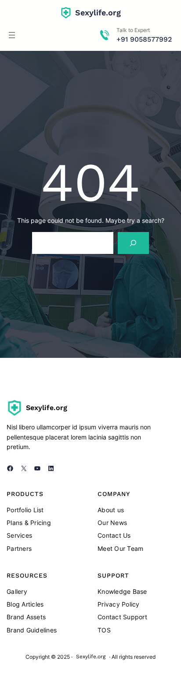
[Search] (133, 242)
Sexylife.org (98, 12)
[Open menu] (12, 35)
